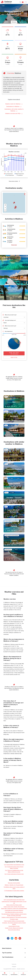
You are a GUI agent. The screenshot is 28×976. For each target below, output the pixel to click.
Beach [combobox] (5, 322)
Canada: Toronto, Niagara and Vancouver (14, 928)
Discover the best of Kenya (14, 929)
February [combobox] (6, 328)
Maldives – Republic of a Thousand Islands (14, 884)
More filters (14, 357)
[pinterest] (20, 938)
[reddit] (16, 938)
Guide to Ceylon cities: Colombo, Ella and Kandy (14, 906)
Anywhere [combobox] (6, 317)
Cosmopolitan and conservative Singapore (14, 910)
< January (6, 22)
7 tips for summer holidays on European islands (14, 921)
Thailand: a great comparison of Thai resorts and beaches (14, 917)
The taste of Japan (14, 919)
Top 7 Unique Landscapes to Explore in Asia (14, 874)
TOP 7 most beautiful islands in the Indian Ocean (14, 899)
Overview (14, 19)
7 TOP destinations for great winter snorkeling (14, 890)
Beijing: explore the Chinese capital (14, 904)
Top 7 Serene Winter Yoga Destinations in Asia (14, 864)
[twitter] (12, 938)
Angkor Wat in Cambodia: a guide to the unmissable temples (14, 908)
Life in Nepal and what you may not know (14, 912)
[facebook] (8, 938)
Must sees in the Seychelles (14, 882)
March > (22, 22)
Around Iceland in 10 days (14, 926)
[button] (5, 205)
